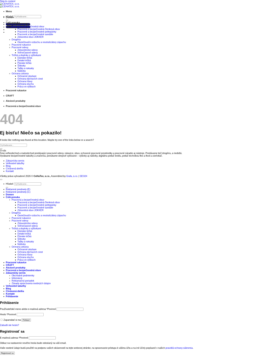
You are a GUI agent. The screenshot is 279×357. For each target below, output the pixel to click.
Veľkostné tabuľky (15, 163)
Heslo (8, 314)
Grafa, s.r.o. (72, 176)
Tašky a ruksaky (25, 68)
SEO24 (83, 176)
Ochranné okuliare (26, 76)
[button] (9, 11)
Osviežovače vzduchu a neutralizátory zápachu (41, 42)
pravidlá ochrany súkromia (179, 348)
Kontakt (10, 171)
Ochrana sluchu (25, 84)
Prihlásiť (26, 320)
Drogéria (16, 39)
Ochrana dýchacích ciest (30, 78)
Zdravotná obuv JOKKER (30, 37)
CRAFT (10, 95)
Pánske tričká (24, 63)
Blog (8, 166)
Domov (10, 17)
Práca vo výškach (26, 86)
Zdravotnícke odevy (27, 50)
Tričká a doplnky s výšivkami (26, 55)
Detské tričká (24, 60)
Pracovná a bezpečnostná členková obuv (38, 29)
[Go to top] (1, 179)
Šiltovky (21, 65)
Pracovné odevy (20, 47)
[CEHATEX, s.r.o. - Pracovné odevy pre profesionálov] (9, 5)
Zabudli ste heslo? (9, 325)
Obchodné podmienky (23, 275)
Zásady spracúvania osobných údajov (31, 283)
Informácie (17, 278)
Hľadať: (10, 184)
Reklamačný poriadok (23, 281)
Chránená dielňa (14, 168)
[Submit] (7, 20)
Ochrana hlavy (24, 81)
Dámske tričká (24, 58)
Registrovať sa (7, 353)
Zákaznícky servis (15, 160)
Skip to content (7, 1)
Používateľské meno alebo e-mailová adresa (28, 309)
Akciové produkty (15, 101)
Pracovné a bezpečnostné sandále (35, 34)
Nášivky (21, 71)
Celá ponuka (13, 22)
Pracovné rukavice (21, 45)
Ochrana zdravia (20, 73)
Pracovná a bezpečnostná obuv (28, 26)
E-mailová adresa (14, 338)
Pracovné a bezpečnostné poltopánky (36, 31)
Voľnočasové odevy (27, 52)
